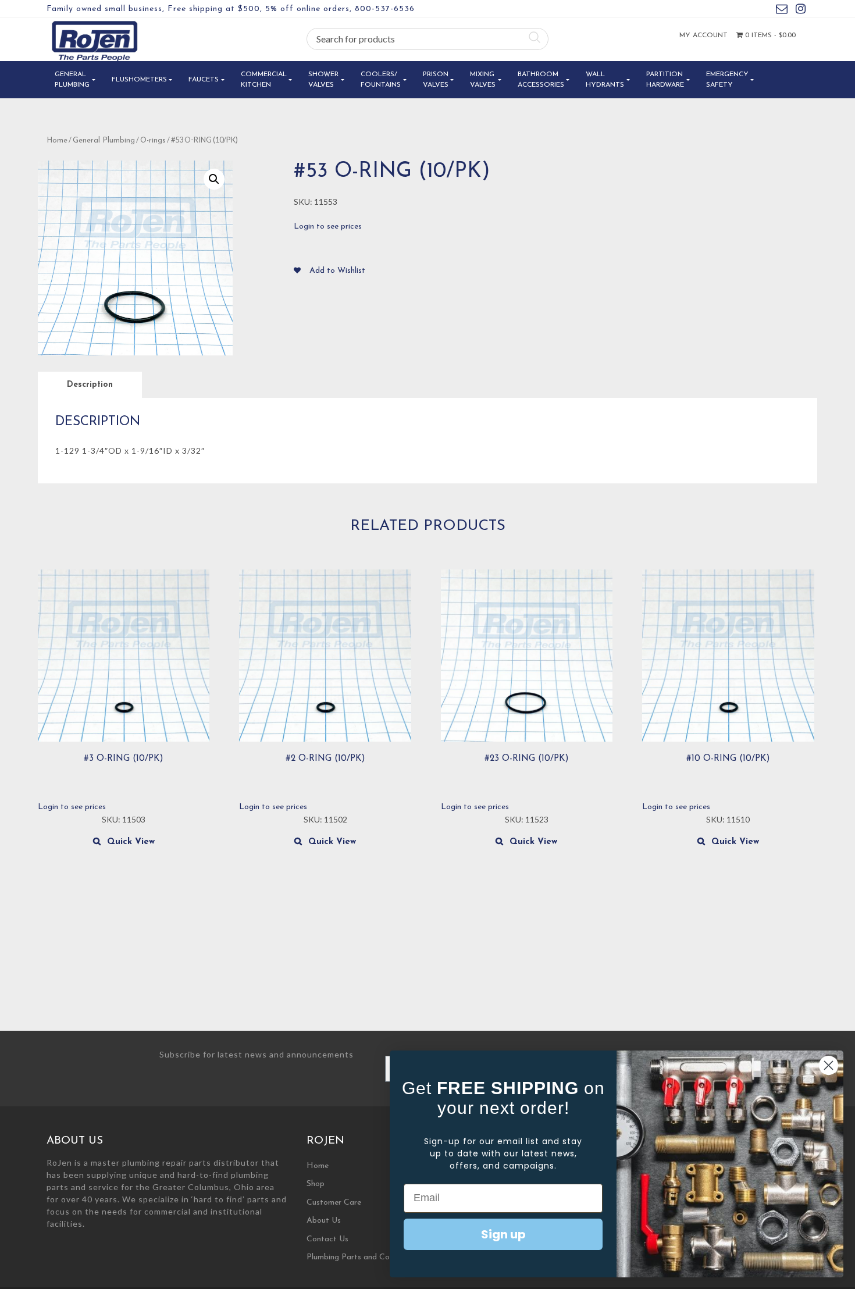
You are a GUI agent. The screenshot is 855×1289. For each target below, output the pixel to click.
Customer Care (334, 1202)
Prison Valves (435, 79)
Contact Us (327, 1239)
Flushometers (139, 79)
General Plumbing (72, 79)
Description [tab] (90, 384)
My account (703, 35)
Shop (316, 1184)
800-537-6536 (385, 9)
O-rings (153, 140)
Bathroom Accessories (541, 79)
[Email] (781, 10)
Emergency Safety (727, 79)
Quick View (131, 842)
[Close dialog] (828, 1065)
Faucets (203, 79)
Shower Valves (323, 79)
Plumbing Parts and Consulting (362, 1257)
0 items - (769, 35)
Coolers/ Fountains (381, 79)
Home (57, 140)
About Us (324, 1220)
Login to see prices (328, 226)
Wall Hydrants (605, 79)
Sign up (503, 1234)
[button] (214, 179)
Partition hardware (665, 79)
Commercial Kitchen (264, 79)
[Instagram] (800, 10)
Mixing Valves (483, 79)
